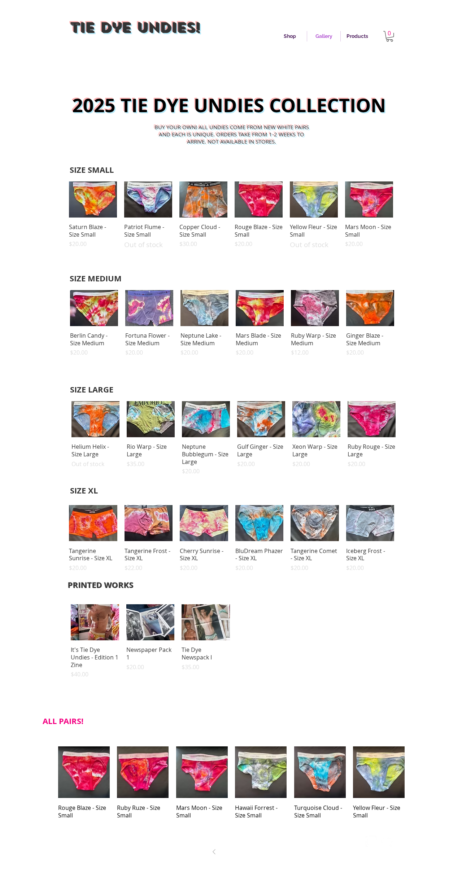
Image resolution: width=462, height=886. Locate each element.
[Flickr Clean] (402, 841)
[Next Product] (403, 199)
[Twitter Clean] (387, 841)
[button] (389, 36)
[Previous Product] (58, 199)
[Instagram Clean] (371, 841)
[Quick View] (93, 199)
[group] (231, 218)
